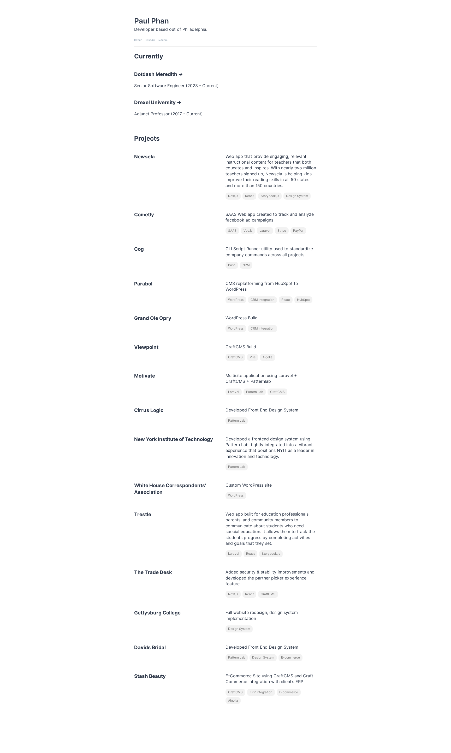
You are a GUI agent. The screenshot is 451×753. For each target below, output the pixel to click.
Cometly (144, 215)
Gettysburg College (157, 613)
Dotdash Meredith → (158, 74)
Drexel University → (157, 102)
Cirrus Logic (148, 410)
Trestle (142, 514)
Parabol (143, 284)
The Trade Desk (153, 572)
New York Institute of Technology (173, 439)
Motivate (144, 376)
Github (138, 39)
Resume (163, 39)
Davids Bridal (150, 647)
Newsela (144, 157)
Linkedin (150, 39)
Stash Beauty (150, 676)
